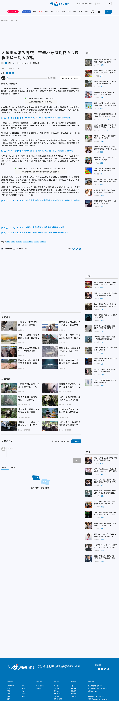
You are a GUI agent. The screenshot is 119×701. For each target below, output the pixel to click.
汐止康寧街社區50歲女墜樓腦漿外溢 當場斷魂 (88, 350)
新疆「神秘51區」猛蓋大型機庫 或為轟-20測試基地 (50, 364)
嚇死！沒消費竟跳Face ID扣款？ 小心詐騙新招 (88, 317)
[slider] (27, 78)
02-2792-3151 (100, 696)
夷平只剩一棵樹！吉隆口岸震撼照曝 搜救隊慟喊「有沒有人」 (50, 339)
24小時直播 (40, 686)
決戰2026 (26, 11)
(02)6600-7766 (97, 691)
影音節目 (39, 688)
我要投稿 (74, 696)
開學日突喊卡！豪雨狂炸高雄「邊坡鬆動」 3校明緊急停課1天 (88, 105)
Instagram (102, 669)
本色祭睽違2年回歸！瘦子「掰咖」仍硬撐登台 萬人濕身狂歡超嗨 (88, 514)
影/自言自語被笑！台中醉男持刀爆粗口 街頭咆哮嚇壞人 (88, 371)
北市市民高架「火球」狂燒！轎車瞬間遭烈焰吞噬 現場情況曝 (88, 306)
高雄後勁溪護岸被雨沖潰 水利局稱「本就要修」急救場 (88, 62)
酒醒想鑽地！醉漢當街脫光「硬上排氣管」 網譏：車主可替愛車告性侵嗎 (88, 116)
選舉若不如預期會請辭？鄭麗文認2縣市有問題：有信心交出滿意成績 (88, 149)
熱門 (40, 11)
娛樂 (57, 11)
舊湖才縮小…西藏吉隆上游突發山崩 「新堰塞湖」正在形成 (50, 351)
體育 (63, 11)
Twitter (96, 669)
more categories (99, 12)
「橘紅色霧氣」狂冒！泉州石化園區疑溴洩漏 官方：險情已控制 (9, 339)
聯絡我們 (74, 691)
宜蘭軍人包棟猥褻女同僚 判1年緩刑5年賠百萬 (88, 361)
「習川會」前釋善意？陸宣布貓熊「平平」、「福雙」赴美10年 (9, 413)
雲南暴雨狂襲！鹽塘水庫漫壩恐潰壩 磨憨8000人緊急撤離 (9, 364)
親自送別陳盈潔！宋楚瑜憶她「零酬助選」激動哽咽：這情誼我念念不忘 (88, 558)
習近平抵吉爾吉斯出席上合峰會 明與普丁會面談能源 (50, 326)
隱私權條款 (57, 693)
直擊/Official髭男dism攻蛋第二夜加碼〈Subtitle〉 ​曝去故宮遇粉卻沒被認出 (88, 471)
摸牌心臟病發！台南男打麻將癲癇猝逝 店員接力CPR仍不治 (88, 73)
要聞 (46, 11)
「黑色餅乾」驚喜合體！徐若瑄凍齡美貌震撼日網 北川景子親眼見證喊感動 (88, 504)
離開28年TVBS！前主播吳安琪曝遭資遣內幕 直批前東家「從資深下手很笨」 (88, 536)
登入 (108, 11)
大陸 (80, 11)
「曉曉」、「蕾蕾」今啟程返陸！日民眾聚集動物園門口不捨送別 (9, 426)
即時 (34, 11)
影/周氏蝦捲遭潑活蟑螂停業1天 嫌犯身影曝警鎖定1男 (88, 382)
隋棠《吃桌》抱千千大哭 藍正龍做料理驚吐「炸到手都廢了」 (88, 482)
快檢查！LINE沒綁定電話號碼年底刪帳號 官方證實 (88, 138)
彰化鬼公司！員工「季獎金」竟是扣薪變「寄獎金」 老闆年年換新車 (88, 127)
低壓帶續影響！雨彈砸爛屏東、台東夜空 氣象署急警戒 (88, 171)
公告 (72, 686)
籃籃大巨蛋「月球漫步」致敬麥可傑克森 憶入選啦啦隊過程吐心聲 (88, 493)
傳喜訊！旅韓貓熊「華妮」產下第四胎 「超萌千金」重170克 (50, 388)
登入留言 (76, 441)
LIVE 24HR (14, 11)
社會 (51, 11)
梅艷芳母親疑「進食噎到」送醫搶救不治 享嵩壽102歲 (88, 525)
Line (105, 669)
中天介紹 (56, 686)
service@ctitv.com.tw (102, 699)
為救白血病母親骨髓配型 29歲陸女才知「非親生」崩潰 (9, 351)
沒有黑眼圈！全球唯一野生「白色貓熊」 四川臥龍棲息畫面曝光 (9, 400)
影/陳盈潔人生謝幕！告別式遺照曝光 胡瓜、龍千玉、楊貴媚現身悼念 (88, 547)
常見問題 (74, 688)
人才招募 (56, 688)
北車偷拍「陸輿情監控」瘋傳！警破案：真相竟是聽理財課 (9, 326)
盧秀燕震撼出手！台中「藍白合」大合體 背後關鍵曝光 (88, 192)
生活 (69, 11)
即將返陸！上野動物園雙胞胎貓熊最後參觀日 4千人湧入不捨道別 (50, 426)
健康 (23, 693)
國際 (74, 11)
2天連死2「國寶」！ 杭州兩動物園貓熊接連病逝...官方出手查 (50, 413)
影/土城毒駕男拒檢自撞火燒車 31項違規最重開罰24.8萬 (88, 339)
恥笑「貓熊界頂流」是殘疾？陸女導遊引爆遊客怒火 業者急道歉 (50, 400)
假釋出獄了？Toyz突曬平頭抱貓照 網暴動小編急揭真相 (88, 295)
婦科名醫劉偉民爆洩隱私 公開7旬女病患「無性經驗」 (88, 203)
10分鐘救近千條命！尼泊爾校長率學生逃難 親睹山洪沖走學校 (88, 181)
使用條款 (56, 691)
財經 (102, 97)
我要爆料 (74, 693)
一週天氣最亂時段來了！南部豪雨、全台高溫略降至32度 (88, 83)
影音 (86, 11)
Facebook (99, 669)
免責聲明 (56, 696)
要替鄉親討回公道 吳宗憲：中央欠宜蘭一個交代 (88, 160)
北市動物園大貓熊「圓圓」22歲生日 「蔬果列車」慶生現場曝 (9, 388)
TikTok (108, 669)
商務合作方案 (58, 699)
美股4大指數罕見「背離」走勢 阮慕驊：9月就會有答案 (88, 94)
